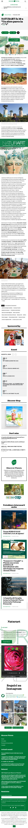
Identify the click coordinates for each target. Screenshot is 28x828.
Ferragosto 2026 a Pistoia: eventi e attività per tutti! (13, 442)
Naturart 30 (19, 314)
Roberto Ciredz (22, 317)
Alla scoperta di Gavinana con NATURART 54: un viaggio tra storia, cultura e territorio (13, 783)
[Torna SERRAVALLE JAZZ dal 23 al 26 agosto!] (14, 519)
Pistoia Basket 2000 (13, 317)
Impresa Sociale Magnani (7, 312)
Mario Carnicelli (16, 312)
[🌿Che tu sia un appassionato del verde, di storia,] (20, 719)
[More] (18, 32)
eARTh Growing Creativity (7, 307)
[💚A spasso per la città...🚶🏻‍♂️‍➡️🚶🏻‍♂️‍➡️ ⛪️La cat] (7, 719)
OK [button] (14, 826)
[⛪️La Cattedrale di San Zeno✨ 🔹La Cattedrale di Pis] (20, 706)
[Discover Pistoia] (2, 15)
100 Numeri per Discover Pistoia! (11, 772)
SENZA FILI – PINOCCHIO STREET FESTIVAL (11, 446)
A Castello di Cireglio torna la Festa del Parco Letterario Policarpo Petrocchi (12, 437)
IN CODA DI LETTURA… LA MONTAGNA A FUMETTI (13, 450)
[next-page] (26, 8)
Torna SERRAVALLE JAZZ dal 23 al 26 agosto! (12, 7)
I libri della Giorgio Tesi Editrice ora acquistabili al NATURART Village (12, 787)
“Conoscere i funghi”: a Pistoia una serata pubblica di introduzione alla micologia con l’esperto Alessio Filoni (13, 566)
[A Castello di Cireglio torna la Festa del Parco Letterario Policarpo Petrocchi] (14, 586)
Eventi (3, 25)
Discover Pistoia (7, 14)
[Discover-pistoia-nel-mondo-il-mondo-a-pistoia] (14, 1)
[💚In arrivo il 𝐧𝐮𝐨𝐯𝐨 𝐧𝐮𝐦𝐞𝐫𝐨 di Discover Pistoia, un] (7, 706)
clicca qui (24, 820)
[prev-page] (2, 8)
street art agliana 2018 (6, 319)
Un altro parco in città (17, 319)
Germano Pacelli (17, 307)
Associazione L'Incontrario (10, 305)
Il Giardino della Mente (15, 310)
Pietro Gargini (5, 317)
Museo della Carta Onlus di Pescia (9, 314)
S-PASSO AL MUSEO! (7, 761)
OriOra (24, 314)
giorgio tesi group (5, 310)
